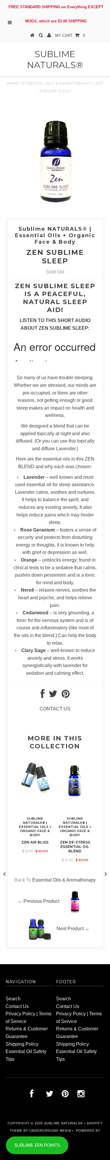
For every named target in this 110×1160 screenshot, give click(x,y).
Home (12, 83)
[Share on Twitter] (53, 695)
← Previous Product (38, 901)
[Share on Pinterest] (66, 695)
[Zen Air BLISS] (34, 792)
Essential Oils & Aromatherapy (57, 83)
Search (13, 998)
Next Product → (73, 928)
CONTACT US (55, 708)
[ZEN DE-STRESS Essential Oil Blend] (74, 796)
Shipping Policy (22, 1044)
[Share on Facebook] (42, 695)
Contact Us (17, 1006)
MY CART (70, 35)
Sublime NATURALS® (55, 59)
